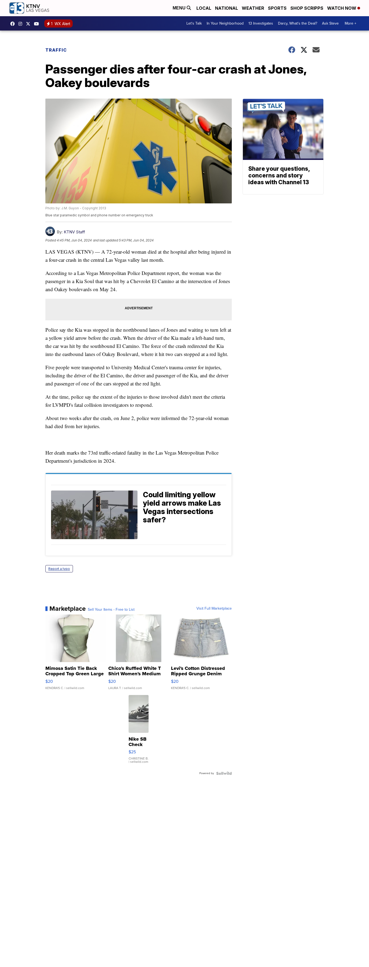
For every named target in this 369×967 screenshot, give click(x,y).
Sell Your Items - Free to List (111, 610)
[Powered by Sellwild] (224, 773)
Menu (180, 8)
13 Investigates (261, 23)
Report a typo (59, 569)
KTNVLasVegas (13, 24)
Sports (277, 8)
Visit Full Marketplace (214, 608)
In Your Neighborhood (225, 23)
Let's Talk (194, 23)
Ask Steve (330, 23)
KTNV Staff (74, 231)
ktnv (21, 24)
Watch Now (342, 8)
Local (203, 8)
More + (350, 23)
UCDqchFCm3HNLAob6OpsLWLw (38, 24)
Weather (253, 8)
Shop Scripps (306, 8)
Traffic (56, 50)
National (226, 8)
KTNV (29, 24)
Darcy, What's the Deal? (297, 23)
